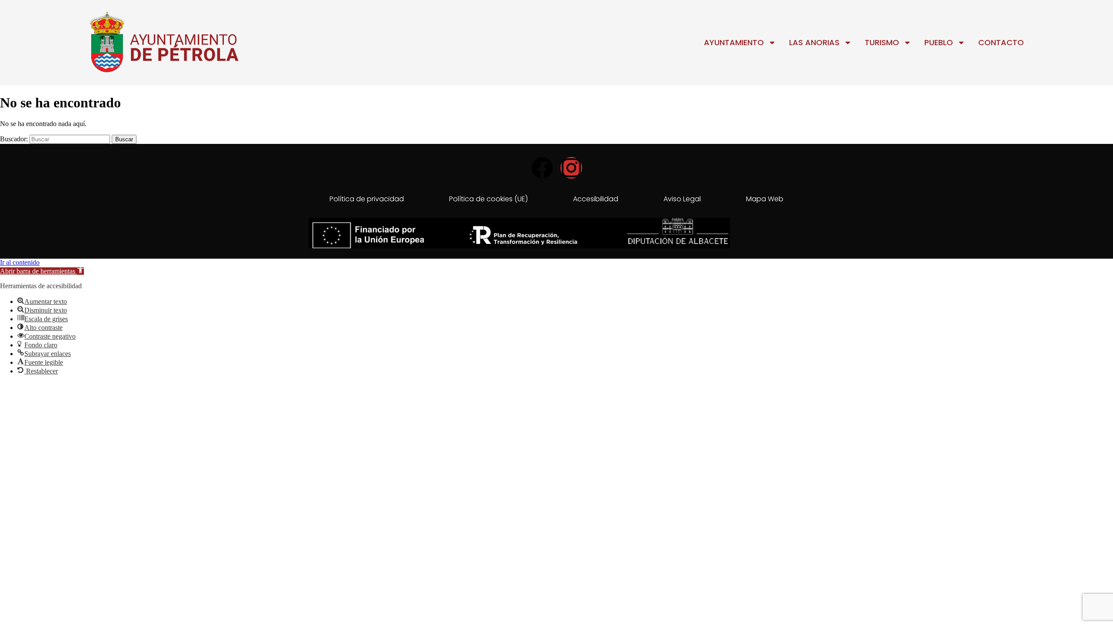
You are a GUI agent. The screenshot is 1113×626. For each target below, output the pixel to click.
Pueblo (938, 42)
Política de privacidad (367, 199)
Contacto (1001, 42)
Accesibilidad (595, 199)
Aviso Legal (682, 199)
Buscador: (14, 139)
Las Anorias (814, 42)
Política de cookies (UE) (488, 199)
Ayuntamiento (734, 42)
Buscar (124, 139)
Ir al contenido (20, 262)
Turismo (882, 42)
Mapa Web (764, 199)
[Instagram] (571, 168)
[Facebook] (542, 168)
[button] (42, 271)
